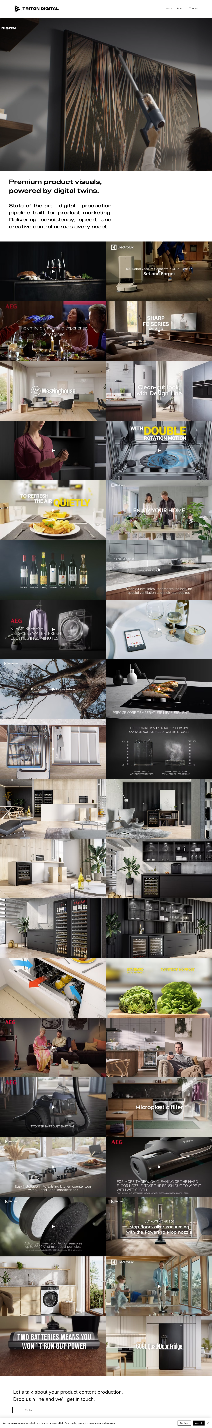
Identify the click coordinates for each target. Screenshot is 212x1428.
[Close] (208, 1423)
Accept (198, 1423)
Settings (184, 1423)
